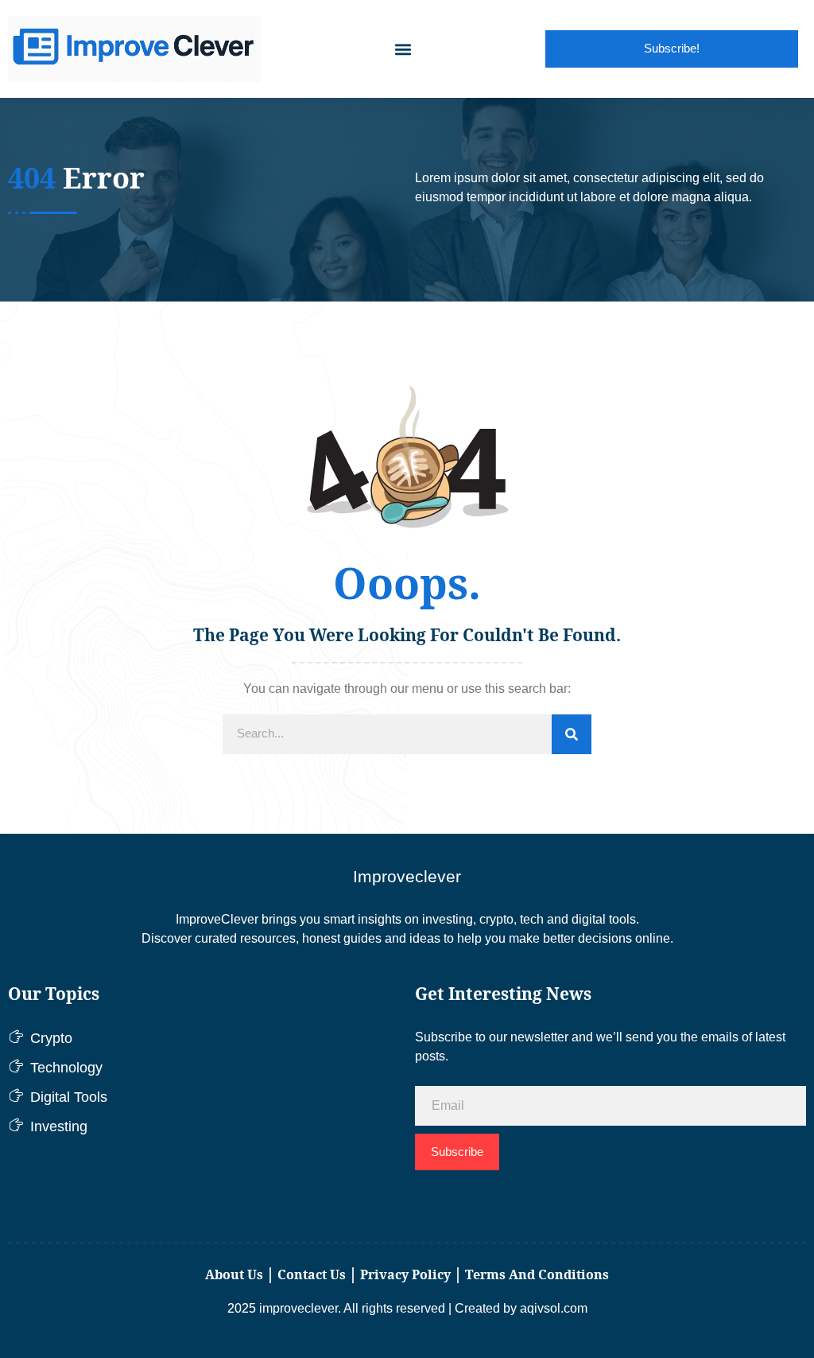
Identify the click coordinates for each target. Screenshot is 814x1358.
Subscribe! (672, 48)
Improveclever (407, 876)
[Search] (571, 734)
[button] (403, 49)
